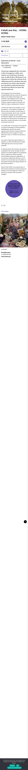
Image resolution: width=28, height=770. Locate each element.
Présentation (4, 55)
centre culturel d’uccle (8, 2)
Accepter (12, 765)
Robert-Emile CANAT (16, 55)
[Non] (26, 764)
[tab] (14, 41)
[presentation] (1, 13)
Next (25, 521)
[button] (21, 2)
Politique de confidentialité (14, 767)
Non (18, 765)
